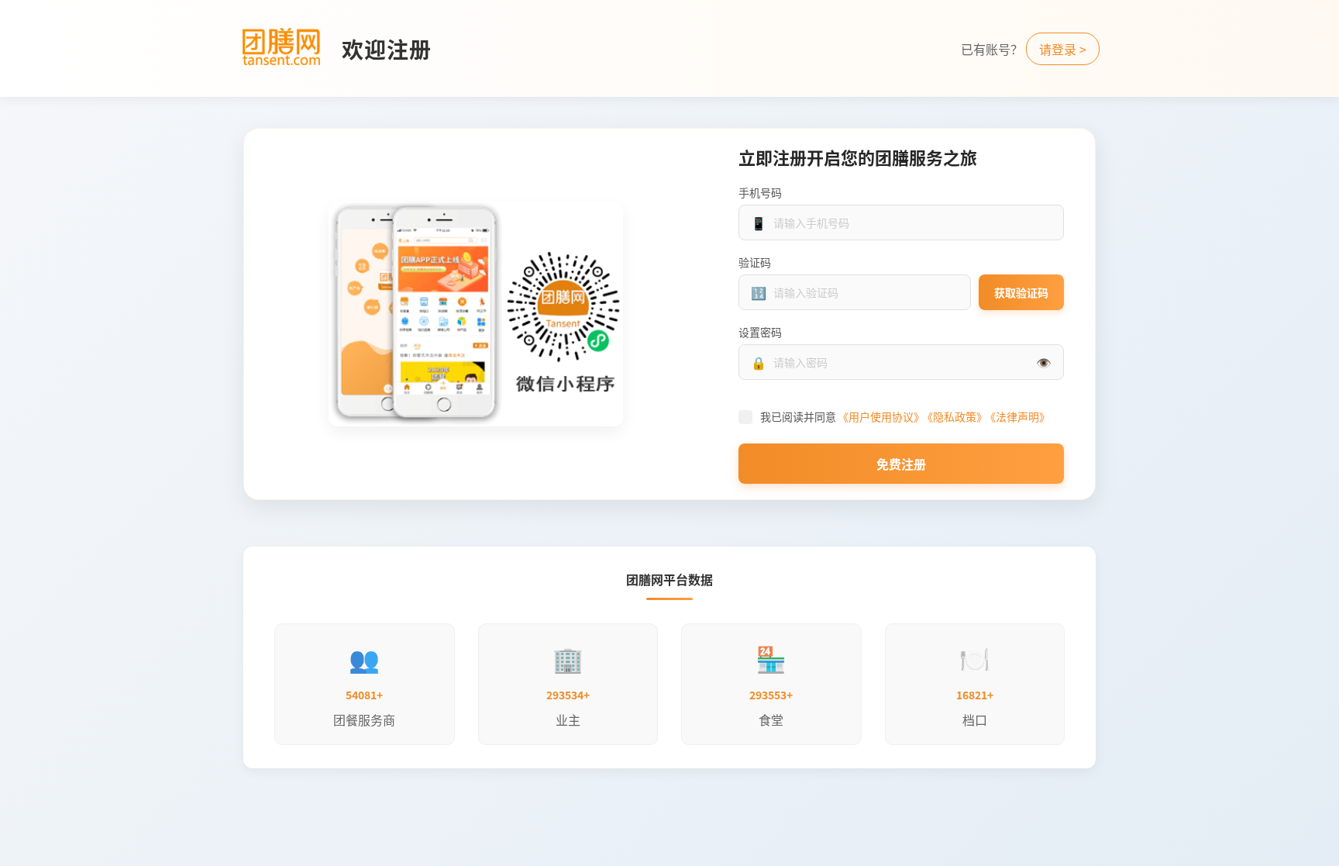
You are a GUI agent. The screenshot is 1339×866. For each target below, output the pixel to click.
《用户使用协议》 (881, 416)
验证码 (754, 262)
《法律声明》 (1020, 416)
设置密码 (760, 332)
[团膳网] (280, 48)
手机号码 (760, 192)
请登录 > (1062, 49)
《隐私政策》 (957, 416)
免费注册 (901, 463)
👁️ (1044, 362)
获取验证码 (1021, 292)
